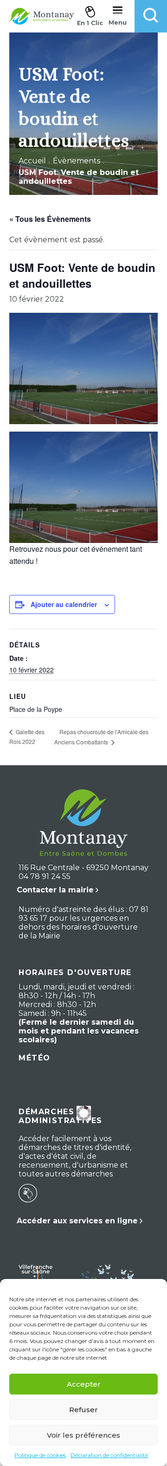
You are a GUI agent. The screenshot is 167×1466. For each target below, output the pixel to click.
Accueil (32, 160)
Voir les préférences (83, 1435)
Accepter (84, 1384)
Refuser (83, 1409)
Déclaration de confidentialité (109, 1455)
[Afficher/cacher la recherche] (151, 16)
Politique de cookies (40, 1455)
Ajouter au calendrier (64, 604)
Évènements (76, 160)
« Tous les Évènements (50, 218)
